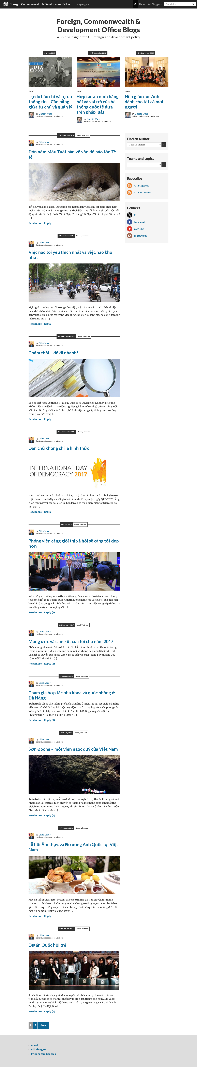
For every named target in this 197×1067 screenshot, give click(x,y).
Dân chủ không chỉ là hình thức (59, 448)
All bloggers (141, 185)
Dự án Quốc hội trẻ (47, 945)
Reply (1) (49, 612)
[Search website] (193, 4)
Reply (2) (49, 815)
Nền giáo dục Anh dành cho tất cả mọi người (144, 101)
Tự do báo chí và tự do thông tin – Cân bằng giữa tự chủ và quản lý (50, 101)
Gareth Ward (45, 114)
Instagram (140, 235)
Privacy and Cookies (43, 1053)
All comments (142, 192)
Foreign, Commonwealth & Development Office (40, 4)
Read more (35, 223)
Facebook (140, 222)
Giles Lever (44, 142)
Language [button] (82, 4)
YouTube (139, 229)
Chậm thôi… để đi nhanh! (53, 352)
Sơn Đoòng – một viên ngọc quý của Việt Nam (73, 749)
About (142, 4)
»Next (44, 1025)
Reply (47, 223)
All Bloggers (155, 4)
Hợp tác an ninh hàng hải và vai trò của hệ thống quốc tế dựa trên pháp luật (98, 104)
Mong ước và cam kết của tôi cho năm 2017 (71, 641)
